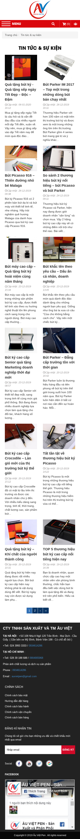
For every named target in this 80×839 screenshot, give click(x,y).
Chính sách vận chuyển (18, 712)
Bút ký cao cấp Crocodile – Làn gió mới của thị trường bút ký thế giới (19, 463)
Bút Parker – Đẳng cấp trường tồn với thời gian (59, 362)
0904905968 (36, 657)
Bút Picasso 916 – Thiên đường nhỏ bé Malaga (20, 180)
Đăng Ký (68, 749)
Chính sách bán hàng (17, 717)
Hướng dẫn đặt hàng (16, 701)
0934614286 (35, 645)
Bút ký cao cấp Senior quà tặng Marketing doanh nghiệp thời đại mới (19, 367)
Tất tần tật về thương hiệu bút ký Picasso (59, 458)
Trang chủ (11, 35)
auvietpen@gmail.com (24, 676)
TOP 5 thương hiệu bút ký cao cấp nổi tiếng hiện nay (59, 554)
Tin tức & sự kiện (31, 35)
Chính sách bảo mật (16, 695)
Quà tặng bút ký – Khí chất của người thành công (21, 554)
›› (46, 610)
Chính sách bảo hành (17, 706)
